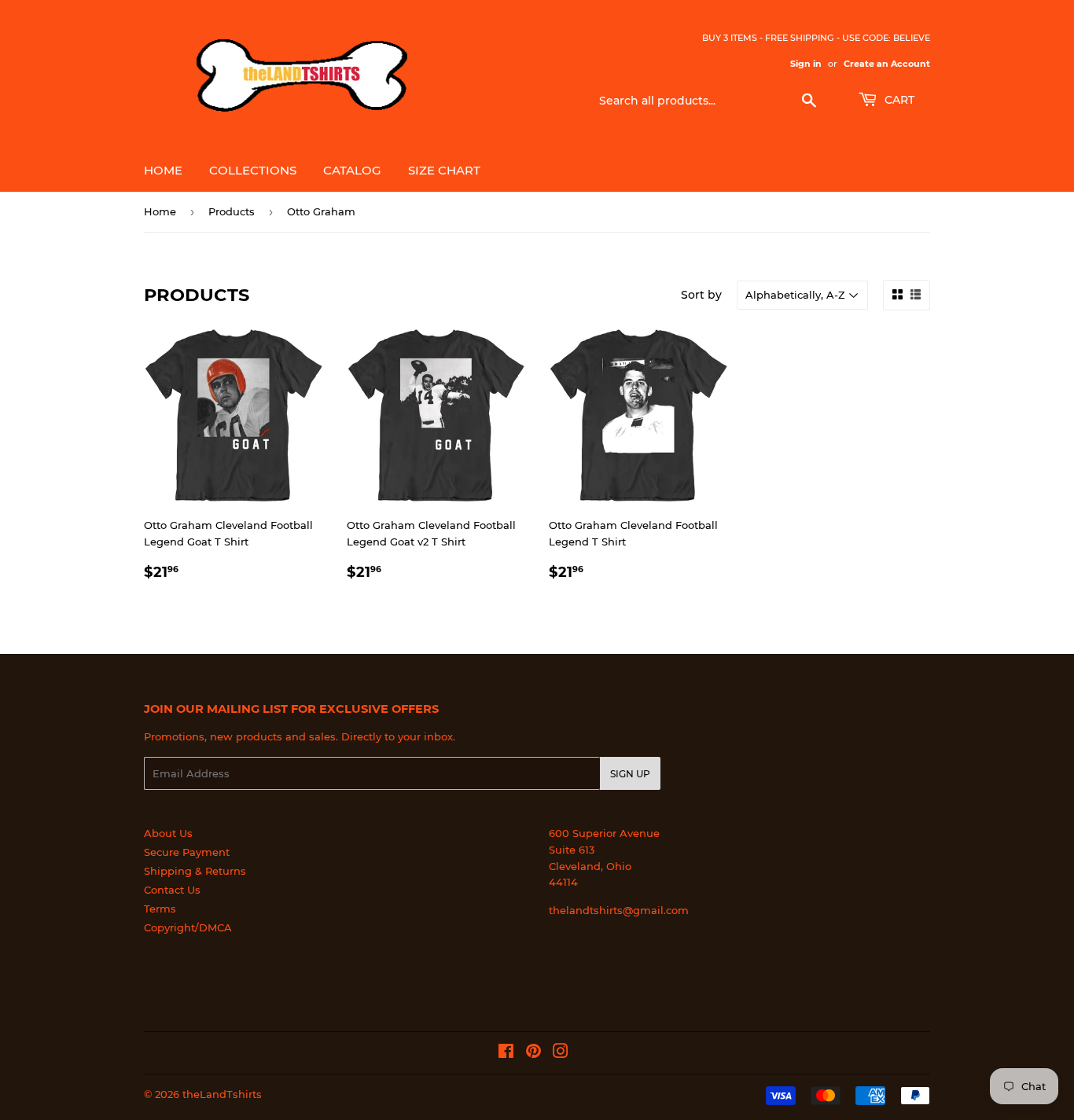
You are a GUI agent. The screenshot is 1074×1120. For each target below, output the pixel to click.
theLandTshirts (222, 1094)
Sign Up (630, 774)
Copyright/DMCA (188, 927)
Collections (252, 170)
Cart (897, 100)
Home (163, 170)
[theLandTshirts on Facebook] (506, 1053)
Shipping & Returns (195, 871)
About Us (168, 833)
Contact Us (172, 889)
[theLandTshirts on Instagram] (560, 1053)
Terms (160, 908)
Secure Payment (187, 852)
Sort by (701, 295)
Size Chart (444, 170)
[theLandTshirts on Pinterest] (533, 1053)
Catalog (352, 170)
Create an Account (887, 63)
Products (231, 211)
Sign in (806, 63)
